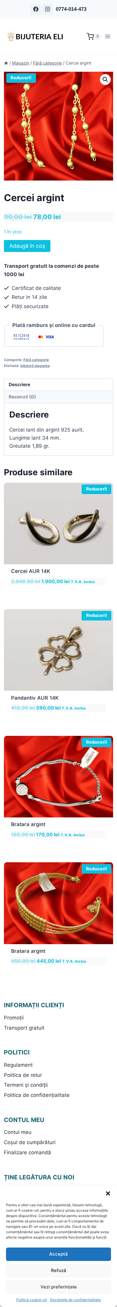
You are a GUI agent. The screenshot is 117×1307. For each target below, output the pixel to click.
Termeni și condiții (26, 1085)
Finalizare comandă (27, 1152)
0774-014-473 (71, 9)
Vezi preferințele (58, 1287)
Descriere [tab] (19, 384)
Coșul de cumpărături (30, 1142)
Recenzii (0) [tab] (22, 397)
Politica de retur (23, 1075)
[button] (108, 1193)
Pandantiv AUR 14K (34, 698)
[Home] (6, 62)
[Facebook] (36, 9)
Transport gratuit (24, 1028)
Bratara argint (28, 824)
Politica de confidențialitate (37, 1095)
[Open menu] (108, 36)
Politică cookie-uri (31, 1299)
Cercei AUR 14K (30, 571)
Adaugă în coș (27, 246)
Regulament (18, 1065)
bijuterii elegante (35, 365)
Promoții (14, 1018)
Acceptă (58, 1254)
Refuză (58, 1270)
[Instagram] (48, 9)
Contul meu (18, 1132)
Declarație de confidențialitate (75, 1299)
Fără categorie (36, 359)
